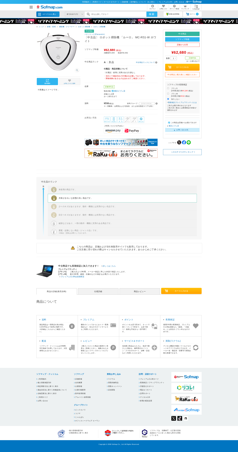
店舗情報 (124, 2)
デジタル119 (145, 397)
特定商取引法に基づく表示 (48, 386)
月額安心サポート (147, 386)
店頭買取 (111, 390)
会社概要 (78, 383)
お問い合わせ (179, 2)
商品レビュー (140, 291)
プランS (182, 89)
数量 (168, 58)
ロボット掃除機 (84, 27)
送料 (44, 319)
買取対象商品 (113, 383)
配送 (44, 341)
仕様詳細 (98, 291)
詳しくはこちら (109, 266)
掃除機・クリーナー (67, 27)
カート (194, 14)
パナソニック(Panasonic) (95, 34)
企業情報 (78, 386)
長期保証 (170, 319)
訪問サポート (145, 393)
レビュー (87, 341)
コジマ (77, 413)
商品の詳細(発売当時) (56, 291)
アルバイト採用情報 (83, 397)
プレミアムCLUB (165, 2)
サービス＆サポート (111, 2)
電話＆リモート (146, 390)
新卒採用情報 (80, 393)
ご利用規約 (42, 379)
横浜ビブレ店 (119, 91)
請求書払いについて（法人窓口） (143, 2)
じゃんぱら (79, 417)
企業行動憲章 (80, 390)
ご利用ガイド (96, 2)
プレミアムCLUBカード (149, 379)
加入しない (175, 99)
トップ (41, 27)
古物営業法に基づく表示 (47, 393)
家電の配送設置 (146, 401)
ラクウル (111, 379)
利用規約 (85, 2)
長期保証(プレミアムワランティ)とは (182, 102)
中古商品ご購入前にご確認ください (182, 75)
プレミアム (88, 319)
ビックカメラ (80, 410)
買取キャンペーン (115, 386)
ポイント (128, 319)
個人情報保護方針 (44, 383)
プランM (180, 95)
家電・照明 (51, 27)
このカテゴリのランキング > (183, 152)
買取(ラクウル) (173, 341)
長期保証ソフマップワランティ (152, 383)
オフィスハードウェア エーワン (87, 421)
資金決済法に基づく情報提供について (52, 390)
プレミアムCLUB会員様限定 (72, 277)
